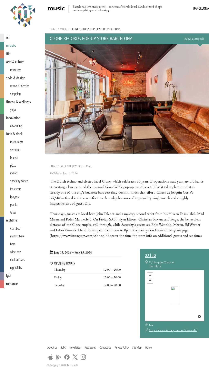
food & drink (14, 134)
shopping (15, 94)
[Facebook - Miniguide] (67, 357)
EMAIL (88, 166)
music (11, 46)
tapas (13, 212)
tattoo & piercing (19, 86)
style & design (15, 78)
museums (15, 70)
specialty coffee (19, 181)
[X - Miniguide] (75, 357)
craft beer (15, 228)
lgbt (8, 276)
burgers (14, 197)
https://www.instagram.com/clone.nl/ (173, 330)
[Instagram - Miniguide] (83, 357)
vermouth (15, 150)
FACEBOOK (65, 166)
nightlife (11, 220)
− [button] (150, 280)
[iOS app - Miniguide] (50, 357)
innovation (13, 118)
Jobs (63, 347)
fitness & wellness (18, 102)
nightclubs (16, 268)
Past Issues (90, 347)
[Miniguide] (22, 16)
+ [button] (150, 275)
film (8, 54)
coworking (16, 126)
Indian (13, 173)
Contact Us (105, 347)
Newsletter (75, 347)
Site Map (137, 347)
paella (13, 205)
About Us (52, 347)
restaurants (16, 142)
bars (12, 244)
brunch (14, 157)
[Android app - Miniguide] (59, 357)
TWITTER (78, 166)
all (7, 37)
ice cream (15, 189)
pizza (13, 165)
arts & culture (15, 62)
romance (12, 284)
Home (53, 29)
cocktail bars (17, 260)
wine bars (15, 252)
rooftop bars (17, 236)
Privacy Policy (122, 347)
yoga (13, 110)
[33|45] (174, 296)
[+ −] (174, 295)
